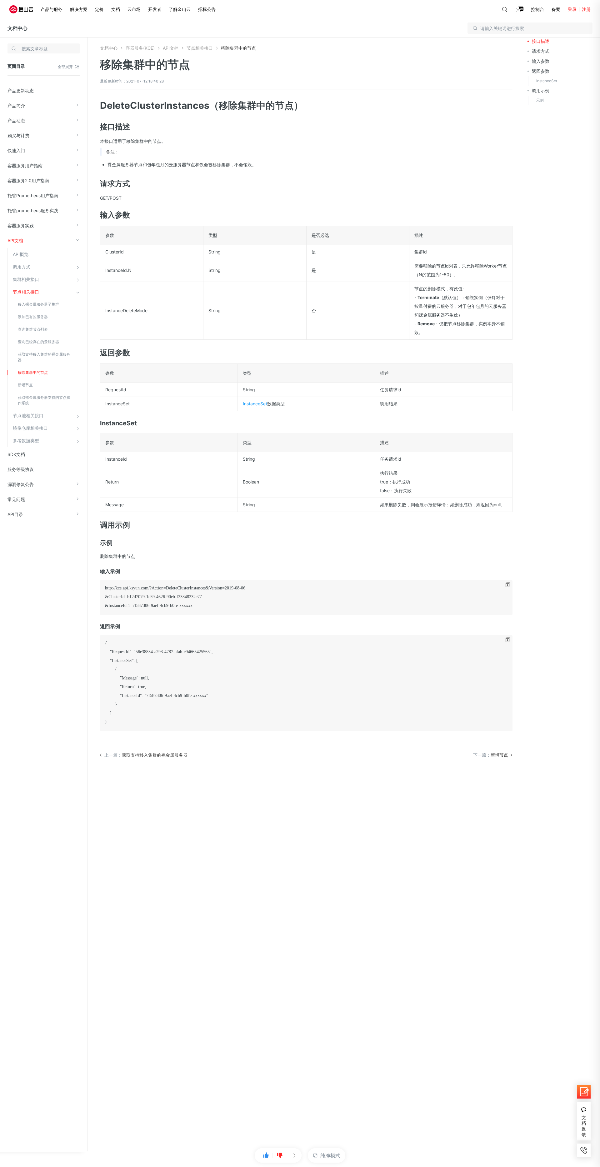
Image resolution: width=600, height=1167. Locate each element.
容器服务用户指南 (25, 165)
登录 (572, 9)
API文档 (15, 240)
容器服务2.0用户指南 (28, 180)
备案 (556, 9)
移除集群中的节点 (33, 372)
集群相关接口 (26, 279)
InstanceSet (255, 403)
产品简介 (16, 105)
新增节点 (25, 385)
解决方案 (79, 9)
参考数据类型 (26, 440)
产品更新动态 (21, 90)
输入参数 (540, 61)
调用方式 (21, 266)
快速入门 (16, 150)
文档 (115, 9)
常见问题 (16, 499)
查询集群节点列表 (33, 329)
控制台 (537, 9)
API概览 (20, 254)
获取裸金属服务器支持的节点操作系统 (44, 400)
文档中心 (18, 28)
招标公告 (207, 9)
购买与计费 (18, 135)
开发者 (154, 9)
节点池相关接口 (28, 415)
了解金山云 (180, 9)
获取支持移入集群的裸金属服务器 (44, 357)
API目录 (15, 514)
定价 (99, 9)
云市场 (134, 9)
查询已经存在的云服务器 (38, 341)
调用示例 (540, 90)
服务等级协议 (21, 469)
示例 (540, 100)
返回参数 (540, 71)
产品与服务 (51, 9)
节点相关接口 (26, 291)
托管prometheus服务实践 (33, 210)
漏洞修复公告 (21, 484)
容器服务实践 (21, 225)
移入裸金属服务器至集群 (38, 304)
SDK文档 (16, 454)
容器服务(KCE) (140, 48)
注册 (586, 9)
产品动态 (16, 120)
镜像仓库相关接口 (30, 428)
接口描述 (540, 41)
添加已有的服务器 (33, 316)
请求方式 (540, 51)
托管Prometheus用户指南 (33, 195)
